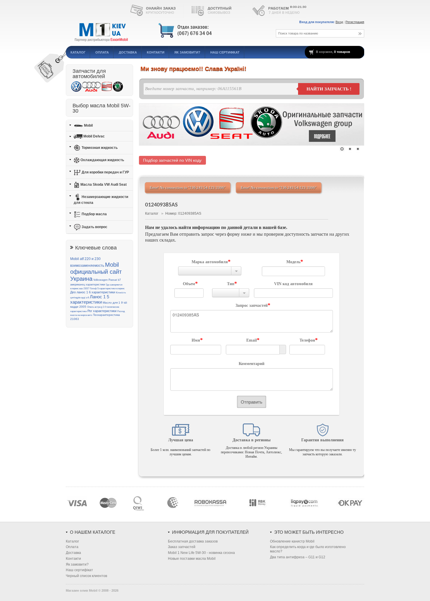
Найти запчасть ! (329, 89)
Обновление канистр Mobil (292, 541)
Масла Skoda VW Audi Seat (103, 184)
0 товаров (342, 52)
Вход (339, 22)
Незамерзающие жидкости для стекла (101, 200)
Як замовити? (187, 52)
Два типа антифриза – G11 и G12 (297, 557)
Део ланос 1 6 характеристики (92, 292)
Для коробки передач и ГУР (105, 172)
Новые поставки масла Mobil (192, 559)
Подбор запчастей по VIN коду (172, 160)
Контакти (155, 52)
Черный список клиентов (86, 576)
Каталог (77, 52)
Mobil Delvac (93, 136)
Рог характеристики (101, 311)
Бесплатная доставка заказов (193, 541)
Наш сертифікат (225, 52)
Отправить (251, 402)
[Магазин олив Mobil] (164, 31)
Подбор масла (94, 214)
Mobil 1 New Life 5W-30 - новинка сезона (201, 553)
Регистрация (354, 22)
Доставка (128, 52)
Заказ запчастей (181, 547)
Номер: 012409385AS (183, 213)
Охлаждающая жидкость (102, 160)
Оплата (102, 52)
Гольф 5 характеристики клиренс (107, 288)
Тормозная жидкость (99, 148)
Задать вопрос (94, 227)
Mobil (88, 125)
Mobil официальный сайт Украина (96, 271)
